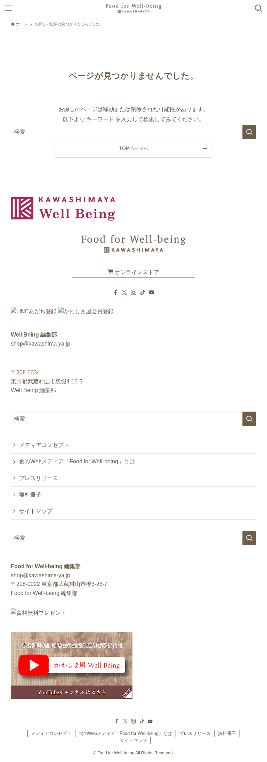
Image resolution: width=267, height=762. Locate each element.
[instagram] (133, 292)
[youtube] (151, 292)
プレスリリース (38, 478)
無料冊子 (30, 494)
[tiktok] (142, 292)
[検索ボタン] (258, 8)
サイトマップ (35, 511)
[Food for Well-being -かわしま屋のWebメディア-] (133, 8)
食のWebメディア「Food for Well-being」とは (77, 461)
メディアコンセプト (44, 445)
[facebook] (115, 292)
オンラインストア (136, 272)
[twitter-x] (124, 292)
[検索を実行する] (249, 132)
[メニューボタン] (8, 8)
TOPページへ (133, 148)
